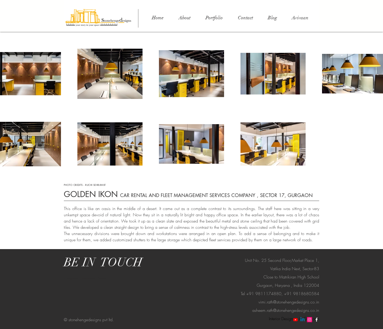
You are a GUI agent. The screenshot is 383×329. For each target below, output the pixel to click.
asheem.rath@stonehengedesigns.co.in (285, 310)
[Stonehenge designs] (302, 319)
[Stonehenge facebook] (316, 319)
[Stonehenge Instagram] (309, 319)
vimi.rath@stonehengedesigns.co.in (288, 302)
